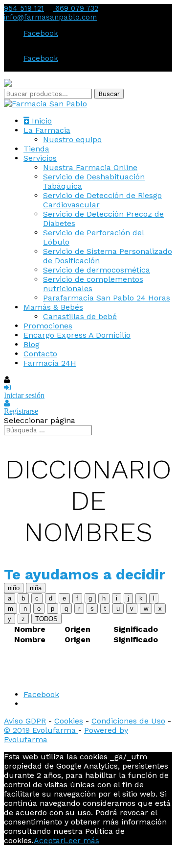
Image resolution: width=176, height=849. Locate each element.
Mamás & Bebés (53, 307)
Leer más (81, 840)
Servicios (40, 158)
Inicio (40, 120)
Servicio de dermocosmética (96, 270)
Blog (31, 344)
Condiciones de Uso (128, 720)
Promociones (47, 325)
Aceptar (49, 840)
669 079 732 (75, 8)
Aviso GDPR (25, 720)
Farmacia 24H (49, 363)
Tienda (36, 148)
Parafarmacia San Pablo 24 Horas (106, 297)
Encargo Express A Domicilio (77, 335)
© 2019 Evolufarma (41, 730)
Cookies (68, 720)
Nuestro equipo (72, 139)
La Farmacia (46, 130)
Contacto (40, 353)
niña (36, 588)
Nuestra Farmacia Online (90, 167)
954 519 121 (24, 8)
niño (14, 588)
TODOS (46, 619)
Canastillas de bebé (80, 316)
